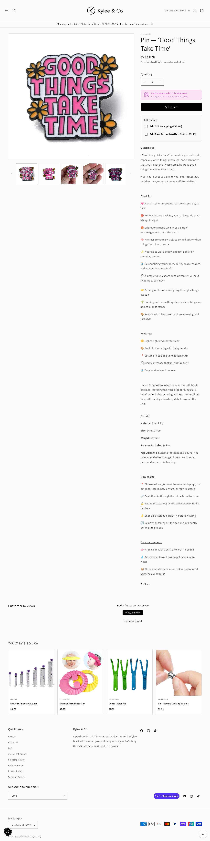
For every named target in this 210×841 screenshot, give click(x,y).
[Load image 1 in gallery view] (26, 173)
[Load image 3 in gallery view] (71, 173)
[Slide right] (130, 173)
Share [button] (147, 583)
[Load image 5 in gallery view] (115, 173)
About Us (13, 742)
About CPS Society (18, 753)
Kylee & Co (19, 837)
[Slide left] (11, 173)
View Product (31, 675)
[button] (6, 10)
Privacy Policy (15, 771)
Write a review (132, 612)
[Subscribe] (63, 796)
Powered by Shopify (32, 837)
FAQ (10, 748)
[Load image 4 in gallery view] (93, 173)
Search (11, 736)
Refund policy (15, 765)
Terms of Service (16, 777)
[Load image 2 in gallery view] (49, 173)
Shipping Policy (16, 759)
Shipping (159, 62)
